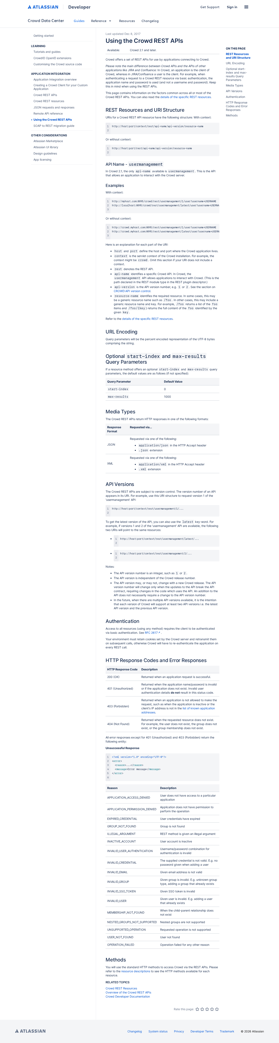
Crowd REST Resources (121, 988)
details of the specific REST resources (185, 97)
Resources (127, 21)
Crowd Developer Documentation (128, 996)
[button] (246, 7)
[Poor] (202, 1009)
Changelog (150, 21)
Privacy (179, 1031)
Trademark (227, 1031)
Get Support (210, 7)
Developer (79, 7)
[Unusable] (197, 1009)
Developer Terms (202, 1031)
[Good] (212, 1009)
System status (157, 1031)
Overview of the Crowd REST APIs (128, 992)
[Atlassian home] (43, 7)
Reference (98, 21)
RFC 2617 (151, 632)
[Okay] (207, 1009)
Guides (79, 21)
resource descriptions (135, 971)
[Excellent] (216, 1009)
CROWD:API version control (132, 291)
